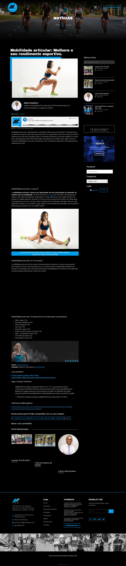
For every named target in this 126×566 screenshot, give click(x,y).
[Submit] (111, 511)
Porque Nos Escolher (50, 509)
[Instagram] (90, 519)
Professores (47, 515)
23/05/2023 (100, 83)
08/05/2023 (100, 96)
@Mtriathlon (21, 387)
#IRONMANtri (48, 393)
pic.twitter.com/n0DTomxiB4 (63, 393)
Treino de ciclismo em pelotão (104, 80)
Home (57, 25)
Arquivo (68, 25)
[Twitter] (103, 519)
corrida (50, 195)
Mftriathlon (13, 128)
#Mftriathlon (37, 393)
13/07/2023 (100, 70)
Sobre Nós (46, 506)
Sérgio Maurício (22, 365)
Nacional (94, 190)
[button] (95, 7)
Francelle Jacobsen (103, 68)
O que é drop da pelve (67, 471)
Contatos (46, 525)
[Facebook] (94, 519)
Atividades (46, 512)
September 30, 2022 (59, 397)
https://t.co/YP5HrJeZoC (24, 393)
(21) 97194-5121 (39, 367)
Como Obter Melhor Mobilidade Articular (25, 128)
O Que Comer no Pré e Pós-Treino (25, 375)
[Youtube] (99, 519)
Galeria (45, 518)
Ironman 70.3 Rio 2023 (20, 460)
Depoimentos (47, 522)
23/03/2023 (100, 111)
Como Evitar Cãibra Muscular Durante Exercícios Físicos (33, 378)
